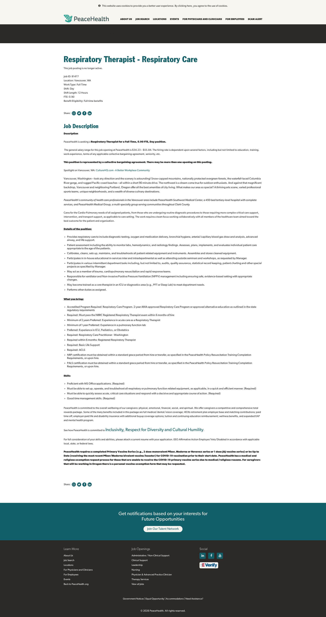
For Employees (234, 19)
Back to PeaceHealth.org (76, 584)
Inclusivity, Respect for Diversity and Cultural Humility (154, 430)
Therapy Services (140, 579)
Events (174, 19)
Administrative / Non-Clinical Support (150, 555)
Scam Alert (255, 19)
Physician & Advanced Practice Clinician (152, 574)
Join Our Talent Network (163, 528)
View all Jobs (138, 584)
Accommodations (175, 599)
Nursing (136, 570)
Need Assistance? (194, 599)
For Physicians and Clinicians (202, 19)
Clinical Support (140, 560)
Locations (159, 19)
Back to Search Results (103, 33)
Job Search (142, 19)
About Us (126, 19)
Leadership (137, 565)
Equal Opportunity (155, 599)
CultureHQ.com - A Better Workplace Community (123, 170)
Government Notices (133, 599)
